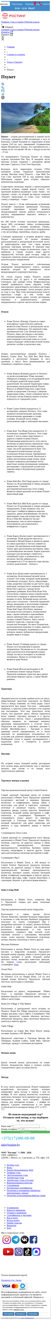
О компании (13, 1207)
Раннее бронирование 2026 (20, 1170)
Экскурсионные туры (17, 1175)
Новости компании (16, 1210)
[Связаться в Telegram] (3, 95)
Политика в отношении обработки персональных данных (23, 1191)
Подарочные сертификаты (19, 1188)
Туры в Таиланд (14, 62)
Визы (9, 1167)
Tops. (16, 964)
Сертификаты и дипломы (19, 1215)
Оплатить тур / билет (11, 1280)
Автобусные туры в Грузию (20, 1180)
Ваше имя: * (7, 1126)
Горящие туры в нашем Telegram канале (20, 22)
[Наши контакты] (3, 88)
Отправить (25, 1132)
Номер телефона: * (10, 1129)
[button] (47, 105)
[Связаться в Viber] (3, 98)
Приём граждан (14, 1223)
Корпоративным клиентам (19, 1183)
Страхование (13, 1185)
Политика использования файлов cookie (26, 1195)
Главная (10, 47)
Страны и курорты (16, 54)
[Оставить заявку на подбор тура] (3, 92)
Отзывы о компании (16, 1213)
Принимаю (33, 1314)
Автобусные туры (15, 1178)
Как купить (12, 1218)
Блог (9, 1228)
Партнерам (17, 4)
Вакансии (11, 1225)
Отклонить (20, 1314)
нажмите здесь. (18, 1310)
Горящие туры (14, 1172)
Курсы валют (13, 1220)
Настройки (8, 1314)
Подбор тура (13, 1165)
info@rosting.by (10, 1144)
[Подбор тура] (3, 85)
